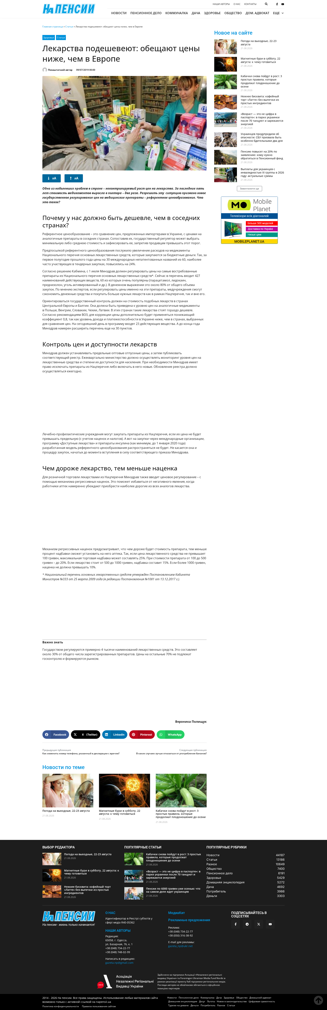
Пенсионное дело (146, 13)
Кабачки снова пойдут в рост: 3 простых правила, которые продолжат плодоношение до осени (181, 814)
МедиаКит (176, 913)
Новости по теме (63, 767)
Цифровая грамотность (262, 1001)
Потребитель (208, 1005)
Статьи (69, 26)
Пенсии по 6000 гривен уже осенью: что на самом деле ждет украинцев (173, 890)
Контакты (250, 4)
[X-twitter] (258, 924)
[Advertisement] (124, 402)
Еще (276, 13)
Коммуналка (176, 13)
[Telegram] (247, 924)
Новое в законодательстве (232, 1001)
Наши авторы (221, 4)
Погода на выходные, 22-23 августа (66, 810)
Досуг (202, 1001)
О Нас (110, 913)
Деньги (195, 1005)
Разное (221, 1005)
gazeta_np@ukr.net (180, 946)
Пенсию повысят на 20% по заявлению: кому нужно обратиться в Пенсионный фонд (262, 155)
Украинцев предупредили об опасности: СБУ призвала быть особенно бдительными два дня (262, 137)
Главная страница (52, 26)
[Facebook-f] (277, 4)
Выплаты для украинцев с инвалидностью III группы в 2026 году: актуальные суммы (262, 172)
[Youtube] (283, 4)
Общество (233, 13)
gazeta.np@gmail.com (119, 962)
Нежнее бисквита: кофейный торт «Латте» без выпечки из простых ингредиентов (260, 99)
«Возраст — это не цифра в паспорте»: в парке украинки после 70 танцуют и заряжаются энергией (262, 119)
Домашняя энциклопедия (182, 1001)
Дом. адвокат (257, 13)
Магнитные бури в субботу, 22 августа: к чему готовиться (119, 812)
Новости (119, 13)
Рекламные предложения (189, 920)
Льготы (211, 1001)
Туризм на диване (178, 1005)
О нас (237, 4)
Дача (196, 13)
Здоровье (212, 13)
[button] (55, 734)
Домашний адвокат (260, 997)
